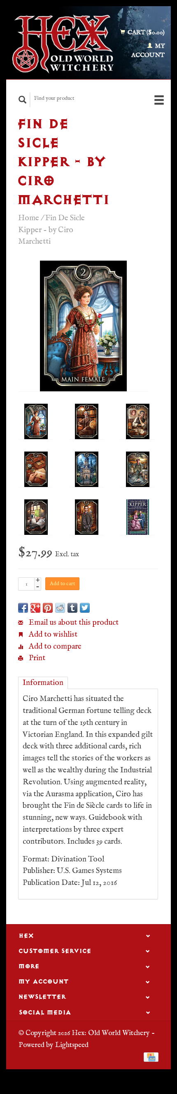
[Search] (22, 99)
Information (43, 683)
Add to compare (54, 647)
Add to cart (62, 583)
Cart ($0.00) (145, 32)
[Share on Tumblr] (72, 608)
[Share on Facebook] (23, 608)
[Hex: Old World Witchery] (63, 44)
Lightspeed (71, 1044)
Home (28, 218)
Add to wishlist (52, 635)
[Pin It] (48, 608)
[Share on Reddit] (60, 608)
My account (148, 50)
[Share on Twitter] (85, 608)
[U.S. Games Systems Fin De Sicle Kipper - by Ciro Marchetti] (83, 326)
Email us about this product (73, 623)
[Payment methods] (151, 1057)
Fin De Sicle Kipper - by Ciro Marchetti (51, 230)
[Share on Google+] (35, 608)
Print (36, 658)
